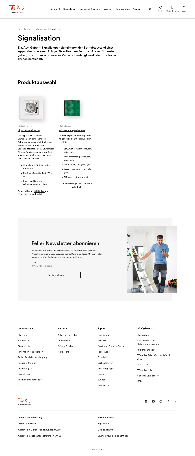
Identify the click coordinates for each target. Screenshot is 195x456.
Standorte (23, 340)
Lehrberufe (64, 340)
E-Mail (34, 262)
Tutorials (102, 357)
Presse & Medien (27, 363)
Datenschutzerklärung (30, 417)
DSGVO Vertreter (27, 423)
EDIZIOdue (39, 191)
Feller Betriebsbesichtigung (32, 357)
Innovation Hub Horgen (30, 352)
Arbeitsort (63, 352)
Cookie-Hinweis (106, 430)
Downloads (143, 335)
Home (20, 29)
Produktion (24, 374)
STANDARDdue (25, 194)
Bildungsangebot (146, 350)
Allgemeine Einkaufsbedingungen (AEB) (39, 430)
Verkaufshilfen (105, 363)
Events (101, 379)
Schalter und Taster (148, 375)
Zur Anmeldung (56, 275)
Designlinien (69, 9)
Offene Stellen (65, 346)
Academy (137, 9)
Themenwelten (122, 9)
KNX (139, 381)
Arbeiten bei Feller (68, 335)
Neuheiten (103, 335)
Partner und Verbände (30, 379)
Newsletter (104, 385)
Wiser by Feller (145, 370)
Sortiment (55, 9)
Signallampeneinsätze (29, 130)
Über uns (22, 335)
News (101, 374)
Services (107, 9)
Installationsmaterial (41, 29)
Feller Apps (104, 352)
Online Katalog (24, 126)
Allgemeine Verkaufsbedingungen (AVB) (39, 436)
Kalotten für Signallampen (72, 130)
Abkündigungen (106, 368)
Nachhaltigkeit (25, 368)
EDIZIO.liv (142, 364)
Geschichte (24, 346)
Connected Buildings (89, 9)
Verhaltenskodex (107, 417)
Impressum (103, 423)
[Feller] (17, 9)
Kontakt (102, 340)
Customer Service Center (111, 346)
